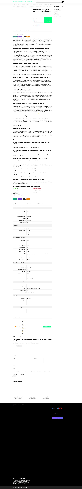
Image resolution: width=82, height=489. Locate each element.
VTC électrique (56, 11)
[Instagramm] (58, 408)
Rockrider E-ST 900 (18, 397)
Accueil (14, 6)
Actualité (45, 4)
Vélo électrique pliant (57, 14)
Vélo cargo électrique (57, 15)
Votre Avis (15, 355)
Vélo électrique (24, 6)
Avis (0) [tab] (34, 30)
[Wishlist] (68, 1)
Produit (18, 6)
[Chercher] (63, 2)
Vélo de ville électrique (57, 10)
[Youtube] (59, 408)
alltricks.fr (38, 18)
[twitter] (54, 408)
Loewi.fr (37, 19)
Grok (24, 36)
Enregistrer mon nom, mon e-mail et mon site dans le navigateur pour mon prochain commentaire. (32, 371)
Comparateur (23, 4)
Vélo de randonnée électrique (58, 12)
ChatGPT (14, 36)
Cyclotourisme (39, 4)
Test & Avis (34, 4)
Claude (28, 36)
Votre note (15, 345)
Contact (53, 412)
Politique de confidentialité (56, 415)
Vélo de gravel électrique (57, 16)
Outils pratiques (51, 4)
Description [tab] (15, 30)
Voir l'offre (48, 18)
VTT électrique (31, 6)
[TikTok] (56, 408)
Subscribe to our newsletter (18, 374)
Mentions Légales (55, 413)
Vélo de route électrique (57, 17)
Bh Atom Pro (32, 397)
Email (14, 368)
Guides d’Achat (16, 4)
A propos (53, 410)
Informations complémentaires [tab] (25, 30)
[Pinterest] (61, 408)
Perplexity (19, 36)
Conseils (28, 4)
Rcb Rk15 (46, 397)
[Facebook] (52, 408)
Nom (14, 365)
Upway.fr (37, 21)
